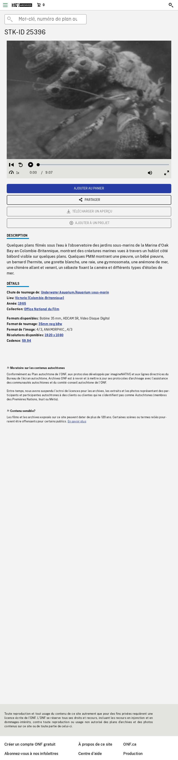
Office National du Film (41, 309)
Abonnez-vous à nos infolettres (31, 753)
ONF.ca (129, 744)
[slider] (103, 164)
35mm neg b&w (50, 324)
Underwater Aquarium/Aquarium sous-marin (75, 292)
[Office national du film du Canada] (22, 5)
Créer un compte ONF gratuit (29, 744)
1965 (22, 304)
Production (133, 753)
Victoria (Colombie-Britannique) (39, 298)
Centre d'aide (90, 753)
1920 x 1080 (54, 335)
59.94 (26, 341)
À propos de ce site (95, 744)
